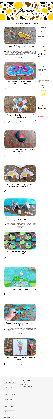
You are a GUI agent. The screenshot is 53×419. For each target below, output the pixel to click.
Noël (15, 406)
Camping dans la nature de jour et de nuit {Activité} (20, 252)
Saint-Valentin (7, 411)
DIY (8, 394)
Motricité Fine (7, 406)
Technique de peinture (8, 413)
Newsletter (36, 23)
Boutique (10, 387)
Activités (6, 382)
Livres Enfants (7, 404)
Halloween (6, 401)
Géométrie (11, 399)
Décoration (13, 394)
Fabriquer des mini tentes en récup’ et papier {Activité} (20, 219)
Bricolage (6, 389)
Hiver (10, 401)
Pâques (6, 409)
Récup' (13, 409)
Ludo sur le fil (13, 404)
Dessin (6, 394)
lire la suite (20, 57)
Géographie (6, 399)
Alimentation (11, 382)
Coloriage (10, 392)
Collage (6, 392)
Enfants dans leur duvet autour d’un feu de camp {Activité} (20, 116)
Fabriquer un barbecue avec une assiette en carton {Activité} (20, 151)
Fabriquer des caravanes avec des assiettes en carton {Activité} (20, 185)
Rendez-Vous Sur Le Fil (28, 23)
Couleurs (15, 392)
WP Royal (9, 417)
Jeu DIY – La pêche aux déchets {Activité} (20, 289)
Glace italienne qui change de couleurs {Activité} (20, 358)
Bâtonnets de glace (12, 389)
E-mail (40, 43)
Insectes (14, 401)
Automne (6, 387)
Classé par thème (19, 23)
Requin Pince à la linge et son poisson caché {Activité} (20, 324)
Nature (12, 406)
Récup (9, 409)
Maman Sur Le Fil (22, 382)
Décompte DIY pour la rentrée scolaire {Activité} (20, 47)
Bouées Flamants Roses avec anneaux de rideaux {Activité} (20, 82)
